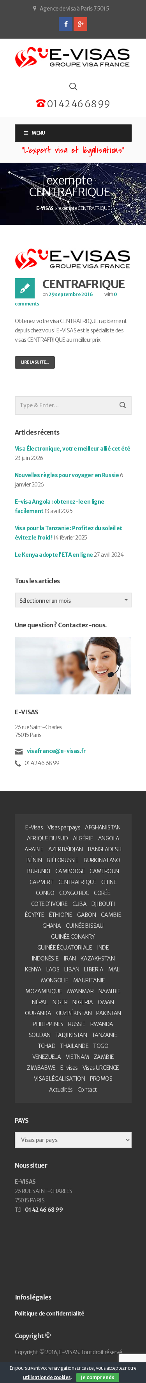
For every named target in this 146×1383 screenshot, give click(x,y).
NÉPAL (39, 1002)
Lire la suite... (35, 362)
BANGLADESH (104, 849)
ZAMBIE (104, 1056)
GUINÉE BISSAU (85, 925)
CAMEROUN (104, 871)
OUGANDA (38, 1013)
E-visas (69, 1067)
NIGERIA (82, 1002)
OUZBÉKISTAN (73, 1013)
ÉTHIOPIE (60, 914)
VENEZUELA (46, 1056)
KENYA (33, 969)
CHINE (108, 882)
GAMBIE (111, 914)
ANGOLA (108, 838)
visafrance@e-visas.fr (56, 751)
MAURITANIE (89, 980)
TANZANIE (104, 1035)
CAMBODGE (70, 871)
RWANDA (101, 1024)
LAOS (53, 969)
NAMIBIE (110, 991)
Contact (87, 1089)
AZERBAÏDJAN (65, 849)
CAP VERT (41, 882)
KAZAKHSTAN (97, 958)
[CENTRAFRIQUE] (73, 259)
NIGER (60, 1002)
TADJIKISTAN (71, 1035)
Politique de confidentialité (49, 1313)
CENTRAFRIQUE (83, 284)
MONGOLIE (54, 980)
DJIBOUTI (103, 903)
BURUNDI (38, 871)
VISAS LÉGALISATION (59, 1078)
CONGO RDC (74, 893)
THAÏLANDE (74, 1045)
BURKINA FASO (101, 860)
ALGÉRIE (83, 838)
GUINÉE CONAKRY (73, 936)
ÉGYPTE (34, 914)
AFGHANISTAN (102, 827)
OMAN (106, 1002)
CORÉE (102, 893)
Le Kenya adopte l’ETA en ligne (54, 554)
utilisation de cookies (47, 1377)
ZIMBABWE (41, 1067)
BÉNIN (34, 860)
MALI (114, 969)
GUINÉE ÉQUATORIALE (64, 947)
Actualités (60, 1089)
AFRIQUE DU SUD (47, 838)
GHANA (51, 925)
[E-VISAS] (73, 57)
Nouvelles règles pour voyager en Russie (67, 475)
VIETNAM (77, 1056)
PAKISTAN (108, 1013)
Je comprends (97, 1377)
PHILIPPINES (48, 1024)
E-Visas (34, 827)
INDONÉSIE (45, 958)
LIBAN (71, 969)
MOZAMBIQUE (43, 991)
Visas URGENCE (101, 1067)
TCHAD (46, 1045)
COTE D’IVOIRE (49, 903)
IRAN (69, 958)
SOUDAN (39, 1035)
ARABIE (34, 849)
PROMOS (101, 1078)
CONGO (45, 893)
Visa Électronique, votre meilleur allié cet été (72, 448)
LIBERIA (94, 969)
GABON (86, 914)
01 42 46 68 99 (77, 104)
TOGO (100, 1045)
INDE (103, 947)
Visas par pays (63, 827)
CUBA (79, 903)
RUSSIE (76, 1024)
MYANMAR (80, 991)
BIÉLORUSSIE (62, 860)
